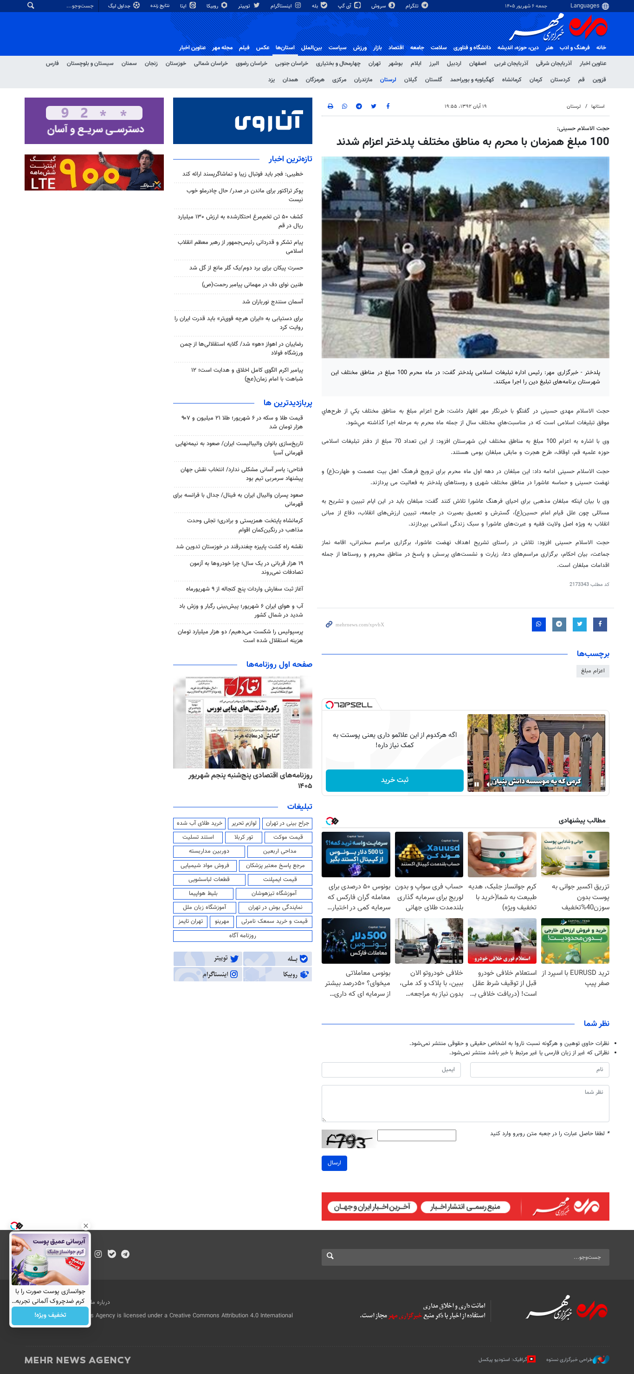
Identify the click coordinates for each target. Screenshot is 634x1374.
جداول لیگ (120, 6)
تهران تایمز (190, 921)
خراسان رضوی (251, 63)
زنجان (151, 63)
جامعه (417, 48)
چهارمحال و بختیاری (338, 63)
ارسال (334, 1163)
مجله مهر (222, 48)
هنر (549, 48)
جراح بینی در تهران (287, 823)
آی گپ (345, 6)
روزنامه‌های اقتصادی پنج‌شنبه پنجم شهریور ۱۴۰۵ (250, 781)
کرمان (536, 80)
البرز (434, 63)
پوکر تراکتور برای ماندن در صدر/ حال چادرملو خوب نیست (245, 195)
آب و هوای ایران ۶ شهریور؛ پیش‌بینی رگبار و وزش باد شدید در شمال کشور (241, 611)
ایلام (416, 63)
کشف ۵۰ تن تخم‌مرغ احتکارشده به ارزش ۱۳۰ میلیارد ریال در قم (240, 221)
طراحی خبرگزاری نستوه (569, 1360)
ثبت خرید (394, 780)
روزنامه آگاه (242, 935)
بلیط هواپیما (203, 893)
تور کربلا (243, 837)
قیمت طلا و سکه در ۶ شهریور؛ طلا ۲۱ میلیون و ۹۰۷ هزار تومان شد (242, 423)
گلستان (433, 80)
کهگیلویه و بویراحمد (472, 80)
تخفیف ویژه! (50, 1316)
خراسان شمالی (211, 63)
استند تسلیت (198, 837)
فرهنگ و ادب (575, 48)
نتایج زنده (160, 6)
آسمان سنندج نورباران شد (272, 302)
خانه (601, 48)
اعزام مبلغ (593, 671)
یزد (271, 80)
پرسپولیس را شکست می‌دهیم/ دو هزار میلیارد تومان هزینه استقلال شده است (240, 636)
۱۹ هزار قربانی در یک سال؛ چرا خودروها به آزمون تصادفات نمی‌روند (246, 568)
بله (315, 6)
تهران (375, 63)
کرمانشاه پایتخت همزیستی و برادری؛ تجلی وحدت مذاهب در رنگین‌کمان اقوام (245, 525)
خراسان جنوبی (291, 63)
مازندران (363, 80)
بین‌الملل (311, 48)
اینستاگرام (282, 6)
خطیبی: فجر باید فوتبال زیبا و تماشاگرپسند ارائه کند (242, 174)
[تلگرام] (125, 1255)
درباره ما (100, 1302)
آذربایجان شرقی (554, 63)
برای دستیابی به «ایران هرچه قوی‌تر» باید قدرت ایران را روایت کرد (239, 323)
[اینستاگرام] (98, 1255)
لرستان (388, 80)
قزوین (599, 80)
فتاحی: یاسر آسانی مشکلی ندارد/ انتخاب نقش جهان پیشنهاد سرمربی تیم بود (242, 474)
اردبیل (454, 63)
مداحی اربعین (280, 851)
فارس (52, 63)
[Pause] (476, 784)
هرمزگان (315, 80)
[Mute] (489, 784)
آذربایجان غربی (511, 63)
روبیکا (213, 6)
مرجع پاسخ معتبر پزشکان (275, 865)
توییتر (245, 6)
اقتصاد (396, 48)
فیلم (244, 48)
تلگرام (413, 6)
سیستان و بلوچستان (90, 63)
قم (581, 80)
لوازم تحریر (244, 823)
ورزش (360, 48)
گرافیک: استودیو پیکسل (503, 1360)
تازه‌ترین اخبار (290, 159)
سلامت (439, 48)
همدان (290, 80)
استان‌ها (285, 48)
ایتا (184, 6)
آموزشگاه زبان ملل (204, 907)
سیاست (338, 48)
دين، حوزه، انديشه (518, 48)
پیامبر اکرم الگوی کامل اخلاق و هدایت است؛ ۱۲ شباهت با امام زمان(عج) (247, 375)
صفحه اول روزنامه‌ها (279, 665)
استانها (598, 107)
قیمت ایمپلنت (280, 879)
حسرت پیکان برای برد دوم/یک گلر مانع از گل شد (246, 268)
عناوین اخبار (593, 63)
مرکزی (339, 80)
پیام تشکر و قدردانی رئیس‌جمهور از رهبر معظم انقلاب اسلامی (240, 247)
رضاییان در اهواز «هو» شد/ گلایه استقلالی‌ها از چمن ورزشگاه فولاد (241, 349)
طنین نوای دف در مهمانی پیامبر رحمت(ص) (252, 284)
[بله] (111, 1255)
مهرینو (222, 921)
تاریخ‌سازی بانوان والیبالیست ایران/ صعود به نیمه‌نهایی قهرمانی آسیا (239, 448)
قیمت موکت (288, 837)
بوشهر (395, 63)
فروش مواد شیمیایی (205, 865)
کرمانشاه (512, 80)
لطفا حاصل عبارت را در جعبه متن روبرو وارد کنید (549, 1134)
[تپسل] (329, 705)
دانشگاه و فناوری (472, 48)
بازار (377, 48)
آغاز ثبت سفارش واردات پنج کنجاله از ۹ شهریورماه (244, 589)
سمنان (129, 63)
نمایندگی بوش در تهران (275, 907)
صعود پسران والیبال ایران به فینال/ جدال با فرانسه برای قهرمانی (238, 500)
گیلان (410, 80)
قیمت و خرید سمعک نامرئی (274, 921)
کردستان (560, 80)
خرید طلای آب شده (199, 823)
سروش (379, 6)
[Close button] (86, 1225)
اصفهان (477, 63)
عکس (262, 48)
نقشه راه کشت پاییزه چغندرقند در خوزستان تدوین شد (239, 547)
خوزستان (176, 63)
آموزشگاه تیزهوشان (274, 893)
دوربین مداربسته (209, 851)
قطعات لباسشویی (209, 879)
